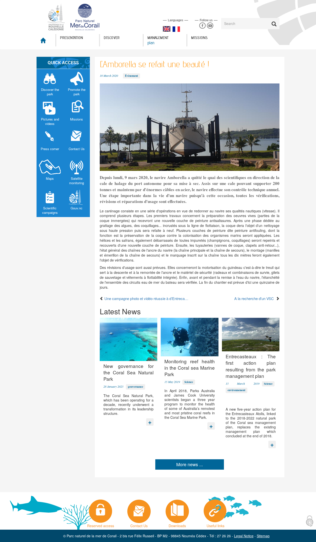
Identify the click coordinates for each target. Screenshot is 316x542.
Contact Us (139, 524)
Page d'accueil (46, 41)
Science (188, 382)
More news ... (189, 464)
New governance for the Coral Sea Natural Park (128, 372)
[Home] (76, 16)
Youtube (210, 25)
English (166, 29)
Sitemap (263, 535)
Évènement (131, 76)
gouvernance (135, 387)
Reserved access (100, 524)
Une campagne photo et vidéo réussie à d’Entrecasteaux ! (146, 298)
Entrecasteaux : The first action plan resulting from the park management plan (251, 366)
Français (176, 29)
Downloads (177, 524)
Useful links (215, 524)
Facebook (202, 25)
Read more (150, 420)
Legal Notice (244, 535)
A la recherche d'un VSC (255, 298)
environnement (236, 390)
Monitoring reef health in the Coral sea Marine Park (189, 368)
